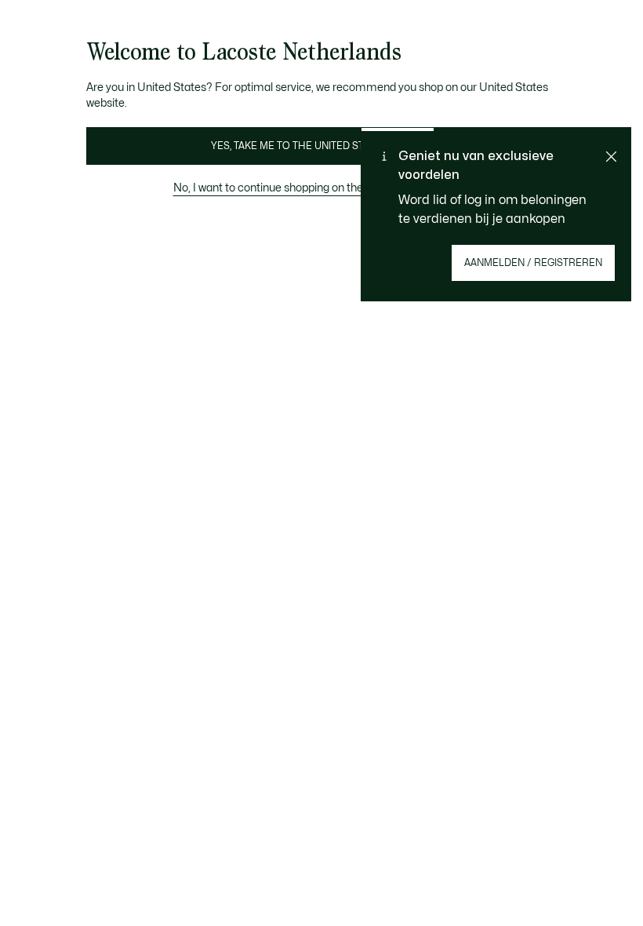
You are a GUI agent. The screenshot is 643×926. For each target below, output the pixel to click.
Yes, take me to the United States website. (321, 146)
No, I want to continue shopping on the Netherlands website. (321, 188)
